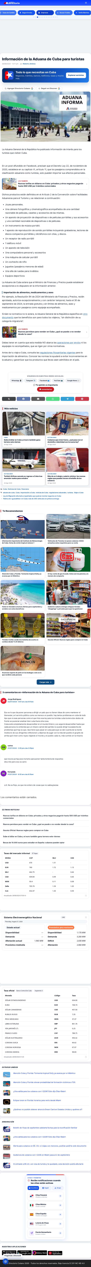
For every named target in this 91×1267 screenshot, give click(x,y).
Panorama (25, 489)
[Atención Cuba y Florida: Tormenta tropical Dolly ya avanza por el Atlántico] (23, 559)
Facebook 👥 (44, 380)
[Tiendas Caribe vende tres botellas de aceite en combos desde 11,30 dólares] (23, 625)
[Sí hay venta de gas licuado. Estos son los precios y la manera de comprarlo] (68, 559)
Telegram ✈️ (30, 380)
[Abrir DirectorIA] (6, 1261)
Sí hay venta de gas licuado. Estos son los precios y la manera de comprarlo (68, 575)
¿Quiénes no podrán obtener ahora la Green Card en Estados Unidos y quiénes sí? (47, 1109)
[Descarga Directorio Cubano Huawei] (55, 1254)
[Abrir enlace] (7, 1074)
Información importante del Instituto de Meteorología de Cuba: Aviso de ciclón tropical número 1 (22, 542)
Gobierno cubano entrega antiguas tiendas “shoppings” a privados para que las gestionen (65, 608)
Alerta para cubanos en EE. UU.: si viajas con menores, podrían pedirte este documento (49, 1146)
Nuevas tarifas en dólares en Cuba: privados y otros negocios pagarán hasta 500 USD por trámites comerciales (45, 817)
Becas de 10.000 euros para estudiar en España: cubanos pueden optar (33, 842)
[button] (89, 603)
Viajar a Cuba (78, 492)
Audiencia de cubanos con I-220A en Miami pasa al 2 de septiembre (41, 1155)
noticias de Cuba (42, 492)
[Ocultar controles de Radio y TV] (89, 596)
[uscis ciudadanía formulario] (7, 1156)
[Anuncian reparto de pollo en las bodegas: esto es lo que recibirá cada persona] (23, 658)
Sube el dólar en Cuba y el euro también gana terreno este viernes (31, 836)
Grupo (59, 1188)
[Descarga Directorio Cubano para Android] (24, 1254)
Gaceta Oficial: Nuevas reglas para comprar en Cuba (68, 640)
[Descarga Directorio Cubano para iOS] (9, 1254)
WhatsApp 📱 (17, 380)
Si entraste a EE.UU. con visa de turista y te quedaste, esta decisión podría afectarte (48, 1164)
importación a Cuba (27, 492)
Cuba (5, 489)
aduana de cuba (9, 492)
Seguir (47, 1188)
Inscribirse (34, 1188)
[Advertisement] (45, 36)
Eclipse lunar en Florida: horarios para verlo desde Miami (37, 1100)
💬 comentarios (45, 389)
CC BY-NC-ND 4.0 (76, 1263)
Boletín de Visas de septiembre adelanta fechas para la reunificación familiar (45, 1128)
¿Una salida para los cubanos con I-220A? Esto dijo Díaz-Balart (39, 1091)
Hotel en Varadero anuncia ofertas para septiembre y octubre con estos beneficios (22, 608)
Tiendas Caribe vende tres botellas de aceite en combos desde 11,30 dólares (20, 641)
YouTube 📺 (58, 380)
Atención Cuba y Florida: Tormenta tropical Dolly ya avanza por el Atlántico (21, 575)
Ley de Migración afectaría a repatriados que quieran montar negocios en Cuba (32, 496)
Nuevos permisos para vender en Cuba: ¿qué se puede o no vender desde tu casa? (38, 824)
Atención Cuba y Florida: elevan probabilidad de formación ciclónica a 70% (44, 1082)
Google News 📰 (73, 380)
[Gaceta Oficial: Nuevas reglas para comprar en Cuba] (68, 625)
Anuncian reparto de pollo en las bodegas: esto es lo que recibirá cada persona (21, 674)
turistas (70, 492)
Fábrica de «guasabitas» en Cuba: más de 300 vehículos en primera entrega (31, 499)
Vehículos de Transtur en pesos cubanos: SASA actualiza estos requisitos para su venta (66, 542)
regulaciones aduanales (57, 492)
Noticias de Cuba (14, 489)
